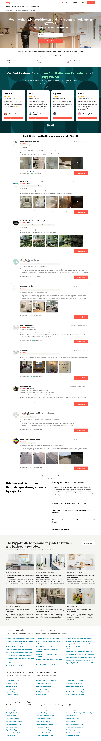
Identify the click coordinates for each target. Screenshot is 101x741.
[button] (26, 163)
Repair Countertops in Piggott (74, 683)
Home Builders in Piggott (43, 733)
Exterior (14, 6)
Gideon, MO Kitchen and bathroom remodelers (19, 655)
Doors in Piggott (10, 735)
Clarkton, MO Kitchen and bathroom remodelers (19, 647)
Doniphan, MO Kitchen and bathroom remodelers (80, 654)
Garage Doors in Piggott (43, 721)
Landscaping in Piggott (42, 710)
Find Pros (50, 41)
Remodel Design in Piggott (43, 683)
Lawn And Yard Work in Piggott (45, 716)
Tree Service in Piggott (12, 718)
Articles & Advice (35, 6)
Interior (8, 6)
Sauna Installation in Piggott (74, 686)
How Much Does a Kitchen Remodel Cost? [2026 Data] (20, 576)
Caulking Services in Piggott (44, 692)
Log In (82, 2)
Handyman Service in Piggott (44, 730)
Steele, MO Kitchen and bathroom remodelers (49, 647)
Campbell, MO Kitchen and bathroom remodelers (20, 638)
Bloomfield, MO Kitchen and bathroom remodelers (80, 657)
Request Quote (81, 173)
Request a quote (13, 118)
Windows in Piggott (71, 710)
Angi (68, 606)
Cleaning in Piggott (11, 713)
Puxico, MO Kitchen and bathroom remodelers (79, 651)
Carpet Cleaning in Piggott (43, 718)
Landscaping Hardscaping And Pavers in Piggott (80, 713)
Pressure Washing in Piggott (14, 724)
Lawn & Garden (21, 6)
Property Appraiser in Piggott (44, 724)
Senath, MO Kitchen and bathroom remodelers (19, 666)
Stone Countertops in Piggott (44, 686)
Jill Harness (9, 606)
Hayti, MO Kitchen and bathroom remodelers (79, 644)
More (28, 6)
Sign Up (91, 2)
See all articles (88, 543)
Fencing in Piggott (11, 716)
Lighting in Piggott (11, 692)
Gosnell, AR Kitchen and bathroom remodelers (79, 660)
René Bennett (71, 572)
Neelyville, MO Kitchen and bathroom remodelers (20, 658)
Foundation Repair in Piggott (14, 721)
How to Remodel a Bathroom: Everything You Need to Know (50, 611)
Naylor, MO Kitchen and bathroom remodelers (49, 644)
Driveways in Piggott (12, 727)
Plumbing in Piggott (11, 683)
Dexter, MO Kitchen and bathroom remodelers (49, 659)
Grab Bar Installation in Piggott (75, 680)
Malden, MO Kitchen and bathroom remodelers (19, 649)
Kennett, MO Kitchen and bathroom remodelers (19, 652)
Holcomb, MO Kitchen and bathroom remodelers (19, 641)
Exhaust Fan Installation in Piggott (76, 689)
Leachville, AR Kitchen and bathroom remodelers (80, 641)
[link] (5, 113)
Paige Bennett (40, 606)
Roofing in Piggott (11, 710)
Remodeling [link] (9, 10)
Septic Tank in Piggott (12, 730)
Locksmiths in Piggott (42, 713)
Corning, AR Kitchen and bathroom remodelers (49, 641)
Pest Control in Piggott (42, 727)
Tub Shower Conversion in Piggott (75, 692)
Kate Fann (9, 572)
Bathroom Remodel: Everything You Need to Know (79, 611)
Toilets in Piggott (41, 695)
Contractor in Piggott (12, 695)
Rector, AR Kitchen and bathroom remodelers (19, 644)
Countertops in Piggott (12, 680)
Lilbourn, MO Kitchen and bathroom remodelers (79, 638)
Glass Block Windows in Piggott (75, 695)
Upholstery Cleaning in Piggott (14, 733)
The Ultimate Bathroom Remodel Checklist (17, 611)
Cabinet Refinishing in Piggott (44, 735)
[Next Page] (64, 476)
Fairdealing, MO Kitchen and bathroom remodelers (50, 665)
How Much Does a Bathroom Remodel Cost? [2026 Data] (49, 576)
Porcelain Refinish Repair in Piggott (46, 680)
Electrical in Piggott (11, 686)
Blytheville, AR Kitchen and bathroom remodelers (80, 663)
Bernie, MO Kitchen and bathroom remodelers (49, 638)
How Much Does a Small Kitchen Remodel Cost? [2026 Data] (81, 576)
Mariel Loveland (41, 572)
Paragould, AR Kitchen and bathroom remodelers (50, 662)
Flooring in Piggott (11, 689)
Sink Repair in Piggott (42, 689)
